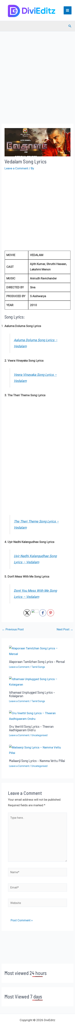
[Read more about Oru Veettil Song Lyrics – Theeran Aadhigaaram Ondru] (37, 716)
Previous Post (13, 629)
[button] (70, 26)
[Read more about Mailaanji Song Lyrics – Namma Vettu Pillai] (37, 750)
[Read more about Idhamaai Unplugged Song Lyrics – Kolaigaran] (37, 681)
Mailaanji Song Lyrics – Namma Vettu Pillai (37, 760)
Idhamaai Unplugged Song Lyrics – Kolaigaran (32, 694)
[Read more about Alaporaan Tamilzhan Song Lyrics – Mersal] (37, 651)
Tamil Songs (38, 667)
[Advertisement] (37, 82)
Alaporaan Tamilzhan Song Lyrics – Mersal (37, 661)
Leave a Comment (16, 168)
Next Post (65, 629)
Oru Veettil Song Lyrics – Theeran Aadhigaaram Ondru (31, 728)
